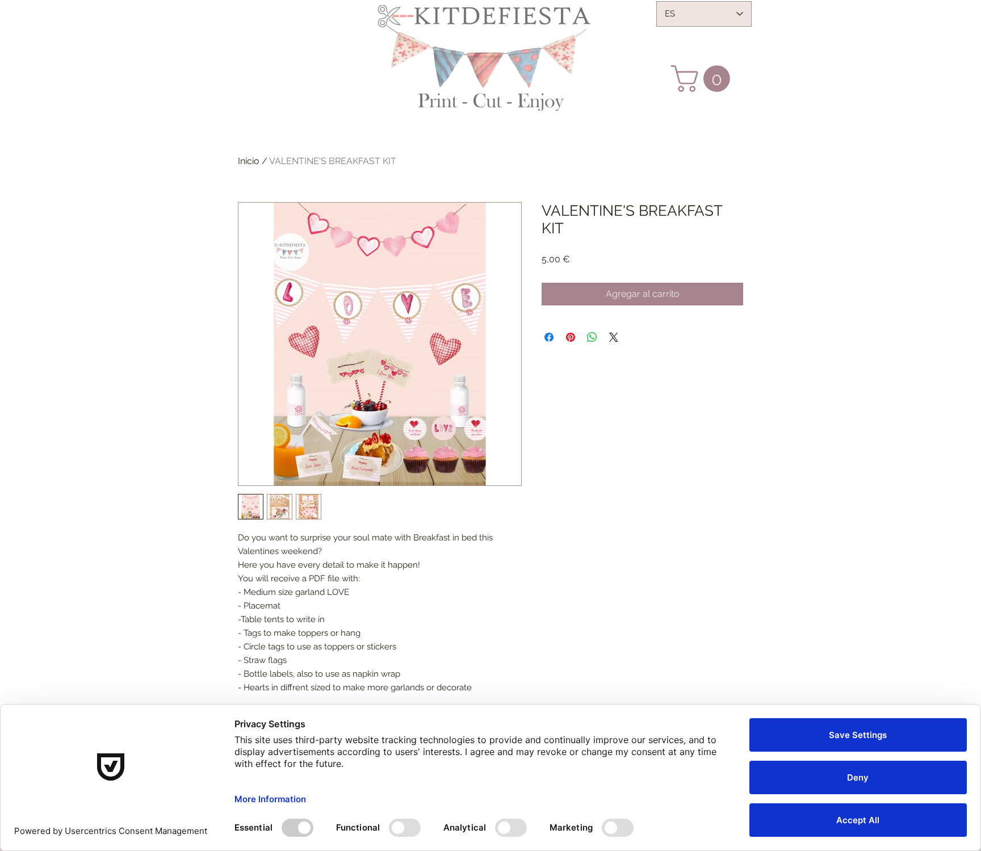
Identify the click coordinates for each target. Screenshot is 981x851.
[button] (703, 78)
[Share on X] (614, 337)
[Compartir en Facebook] (549, 337)
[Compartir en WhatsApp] (592, 337)
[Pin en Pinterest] (570, 337)
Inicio (248, 161)
